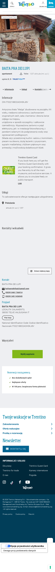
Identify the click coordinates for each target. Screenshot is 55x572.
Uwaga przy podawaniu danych (19, 550)
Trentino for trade (11, 470)
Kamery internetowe (38, 470)
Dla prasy (7, 466)
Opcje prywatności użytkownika (27, 546)
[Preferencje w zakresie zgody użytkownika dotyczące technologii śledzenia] (50, 567)
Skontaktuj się (18, 449)
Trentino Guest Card (38, 466)
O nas (5, 475)
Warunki (31, 514)
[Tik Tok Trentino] (12, 482)
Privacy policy (7, 514)
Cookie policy (20, 514)
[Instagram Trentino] (4, 482)
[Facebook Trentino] (20, 482)
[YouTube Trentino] (27, 482)
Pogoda (32, 475)
